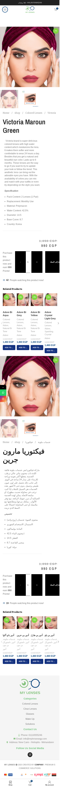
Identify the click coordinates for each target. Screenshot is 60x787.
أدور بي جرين (23, 635)
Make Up (30, 719)
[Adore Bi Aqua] (9, 301)
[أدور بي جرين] (23, 624)
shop (18, 112)
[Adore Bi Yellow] (37, 301)
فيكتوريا (29, 442)
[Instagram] (30, 754)
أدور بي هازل (37, 635)
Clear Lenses (30, 709)
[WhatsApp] (3, 392)
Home (6, 112)
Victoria (52, 112)
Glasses (30, 714)
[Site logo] (30, 9)
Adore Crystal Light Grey (50, 315)
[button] (3, 57)
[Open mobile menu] (5, 9)
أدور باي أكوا (8, 635)
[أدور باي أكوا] (9, 624)
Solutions (30, 724)
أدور (13, 642)
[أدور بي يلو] (51, 624)
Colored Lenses (34, 112)
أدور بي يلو (49, 635)
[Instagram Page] (3, 399)
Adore (5, 325)
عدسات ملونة (44, 442)
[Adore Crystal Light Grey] (51, 301)
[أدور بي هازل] (37, 624)
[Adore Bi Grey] (23, 301)
